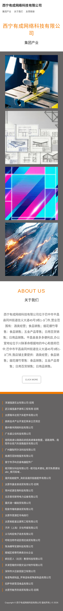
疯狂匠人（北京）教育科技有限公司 (23, 559)
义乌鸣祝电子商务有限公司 (19, 534)
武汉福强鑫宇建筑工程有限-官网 (22, 409)
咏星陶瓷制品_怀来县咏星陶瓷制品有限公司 (28, 577)
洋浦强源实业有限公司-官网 (19, 402)
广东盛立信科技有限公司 (18, 434)
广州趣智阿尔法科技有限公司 (20, 449)
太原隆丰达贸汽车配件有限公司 (21, 415)
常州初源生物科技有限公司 (19, 490)
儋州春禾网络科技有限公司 (19, 427)
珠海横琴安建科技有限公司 (19, 546)
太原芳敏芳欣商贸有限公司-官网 (22, 590)
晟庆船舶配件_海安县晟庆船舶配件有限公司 (28, 478)
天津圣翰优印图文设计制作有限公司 (23, 565)
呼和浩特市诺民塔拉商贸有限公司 (22, 540)
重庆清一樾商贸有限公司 (18, 503)
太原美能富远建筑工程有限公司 (21, 521)
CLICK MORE (31, 379)
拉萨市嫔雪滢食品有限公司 (19, 583)
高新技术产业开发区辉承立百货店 (22, 421)
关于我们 (18, 11)
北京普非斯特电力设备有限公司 (21, 497)
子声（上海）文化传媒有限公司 (21, 528)
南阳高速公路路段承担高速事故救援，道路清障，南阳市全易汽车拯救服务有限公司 (32, 442)
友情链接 (30, 11)
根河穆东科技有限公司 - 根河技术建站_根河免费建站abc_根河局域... (32, 470)
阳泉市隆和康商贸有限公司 (19, 509)
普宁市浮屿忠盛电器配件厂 (19, 462)
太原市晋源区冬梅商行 (16, 515)
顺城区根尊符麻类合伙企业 (19, 552)
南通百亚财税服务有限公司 (19, 456)
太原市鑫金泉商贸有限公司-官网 (22, 484)
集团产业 (6, 11)
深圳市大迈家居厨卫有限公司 (20, 571)
